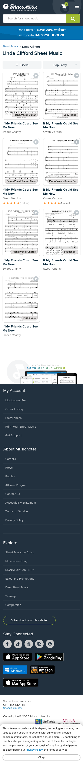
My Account (14, 391)
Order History (14, 409)
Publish (10, 476)
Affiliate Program (16, 485)
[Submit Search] (73, 18)
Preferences (13, 418)
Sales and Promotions (19, 578)
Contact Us (12, 494)
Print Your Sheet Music (20, 426)
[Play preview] (36, 75)
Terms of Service (16, 511)
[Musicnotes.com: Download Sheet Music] (20, 7)
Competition (13, 605)
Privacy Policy (14, 520)
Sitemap (10, 596)
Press (9, 467)
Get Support (13, 435)
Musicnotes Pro (15, 400)
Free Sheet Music (17, 587)
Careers (10, 459)
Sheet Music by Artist (19, 552)
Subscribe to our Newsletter (29, 620)
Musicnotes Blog (16, 561)
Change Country (12, 708)
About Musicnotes (20, 449)
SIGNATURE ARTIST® (19, 570)
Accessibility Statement (20, 502)
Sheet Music (11, 46)
